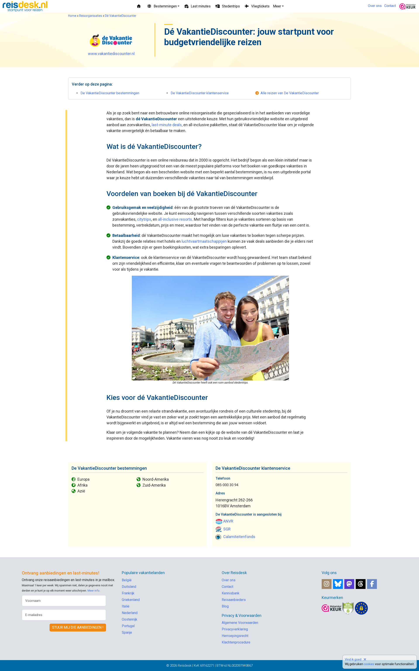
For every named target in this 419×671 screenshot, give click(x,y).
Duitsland (129, 587)
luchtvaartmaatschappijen (204, 241)
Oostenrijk (129, 619)
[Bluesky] (338, 584)
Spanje (127, 632)
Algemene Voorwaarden (240, 623)
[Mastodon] (349, 584)
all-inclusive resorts (175, 219)
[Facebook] (372, 584)
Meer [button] (277, 6)
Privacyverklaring (235, 629)
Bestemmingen (165, 6)
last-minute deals (167, 124)
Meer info (94, 590)
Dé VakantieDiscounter (120, 15)
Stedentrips (231, 6)
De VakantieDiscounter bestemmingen (110, 93)
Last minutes (201, 6)
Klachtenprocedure (236, 642)
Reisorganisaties (90, 15)
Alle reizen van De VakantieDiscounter (290, 93)
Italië (125, 606)
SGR (227, 529)
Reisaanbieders (234, 600)
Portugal (128, 626)
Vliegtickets (260, 6)
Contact (390, 6)
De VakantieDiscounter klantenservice (200, 93)
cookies (369, 664)
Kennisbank (230, 593)
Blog (225, 606)
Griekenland (131, 600)
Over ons (375, 6)
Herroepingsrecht (235, 636)
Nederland (129, 613)
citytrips (144, 219)
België (127, 580)
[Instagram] (326, 584)
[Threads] (361, 584)
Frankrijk (128, 593)
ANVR (228, 521)
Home (72, 15)
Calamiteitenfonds (239, 536)
